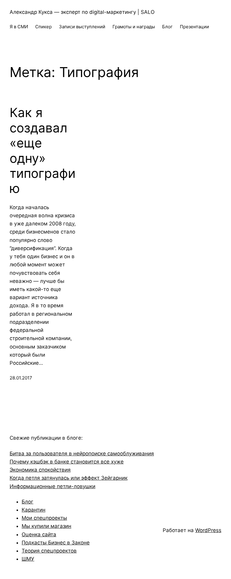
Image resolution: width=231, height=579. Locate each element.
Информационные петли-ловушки (52, 486)
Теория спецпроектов (49, 551)
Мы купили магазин (46, 526)
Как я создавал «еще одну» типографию (42, 150)
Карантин (33, 510)
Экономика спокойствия (40, 470)
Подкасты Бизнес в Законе (56, 543)
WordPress (208, 530)
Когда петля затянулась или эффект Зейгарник (69, 478)
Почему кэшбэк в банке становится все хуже (67, 462)
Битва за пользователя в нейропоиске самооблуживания (82, 454)
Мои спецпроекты (44, 518)
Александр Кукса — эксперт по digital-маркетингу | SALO (82, 12)
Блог (27, 502)
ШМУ (28, 559)
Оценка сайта (39, 534)
